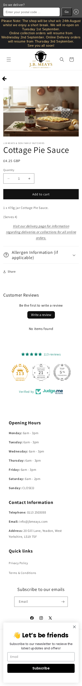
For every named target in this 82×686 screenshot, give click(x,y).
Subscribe (40, 668)
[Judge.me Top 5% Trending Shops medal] (62, 372)
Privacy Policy (18, 563)
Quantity (8, 170)
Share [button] (12, 271)
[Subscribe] (63, 602)
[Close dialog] (74, 627)
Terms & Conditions (22, 573)
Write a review (41, 314)
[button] (75, 12)
